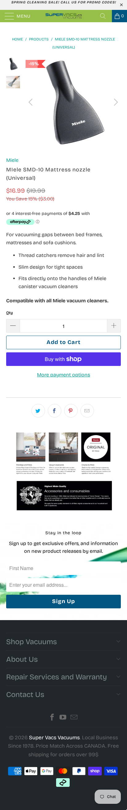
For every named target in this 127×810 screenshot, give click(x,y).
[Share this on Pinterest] (71, 411)
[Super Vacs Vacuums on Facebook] (52, 718)
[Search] (105, 16)
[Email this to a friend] (87, 411)
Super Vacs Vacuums (54, 737)
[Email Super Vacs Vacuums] (74, 718)
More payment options (63, 375)
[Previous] (31, 102)
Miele (12, 160)
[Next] (115, 102)
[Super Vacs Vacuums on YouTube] (63, 718)
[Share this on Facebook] (54, 411)
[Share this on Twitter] (38, 411)
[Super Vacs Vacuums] (63, 16)
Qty (9, 312)
